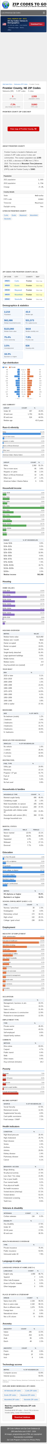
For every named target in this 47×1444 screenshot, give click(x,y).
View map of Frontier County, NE (23, 129)
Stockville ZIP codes (31, 1400)
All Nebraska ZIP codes (12, 1391)
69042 (7, 299)
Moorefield (34, 215)
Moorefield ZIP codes (11, 1400)
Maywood (23, 215)
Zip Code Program (13, 1440)
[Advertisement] (23, 56)
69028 (7, 285)
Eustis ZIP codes (10, 1395)
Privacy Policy (35, 1440)
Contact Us (25, 1440)
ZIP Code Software (13, 1429)
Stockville (7, 219)
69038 (7, 290)
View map (39, 281)
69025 (7, 281)
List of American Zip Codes (11, 13)
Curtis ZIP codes (31, 1391)
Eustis (14, 215)
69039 (7, 295)
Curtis (6, 215)
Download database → (23, 1417)
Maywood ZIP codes (27, 1395)
